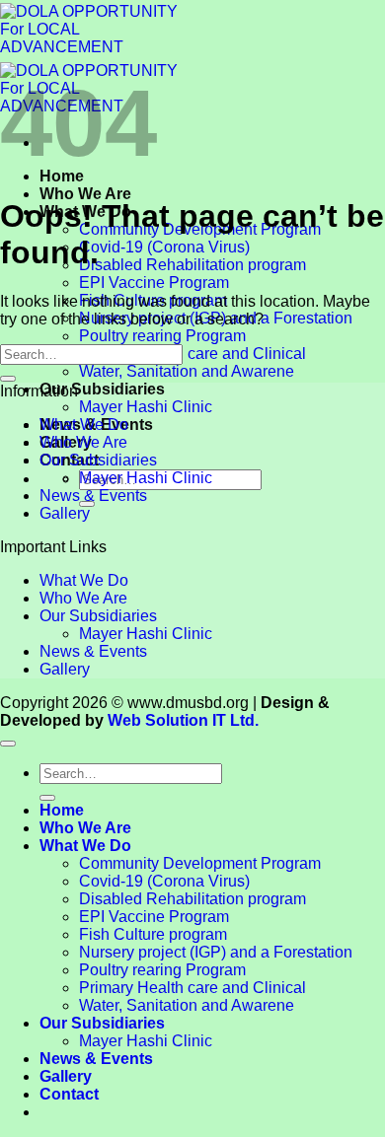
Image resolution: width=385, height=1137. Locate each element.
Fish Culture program (153, 934)
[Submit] (8, 379)
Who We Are (85, 193)
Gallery (64, 513)
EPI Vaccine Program (154, 282)
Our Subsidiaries (102, 389)
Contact (69, 1094)
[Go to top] (8, 743)
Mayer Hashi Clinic (145, 406)
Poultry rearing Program (162, 335)
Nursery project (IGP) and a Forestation (215, 952)
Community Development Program (200, 863)
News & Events (93, 495)
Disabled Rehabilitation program (192, 264)
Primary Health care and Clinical (192, 353)
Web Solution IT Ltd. (183, 720)
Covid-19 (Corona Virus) (164, 247)
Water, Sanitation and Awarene (186, 371)
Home (61, 810)
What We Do (83, 424)
